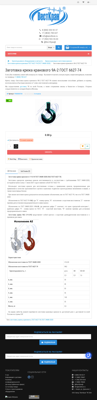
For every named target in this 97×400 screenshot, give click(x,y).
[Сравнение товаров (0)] (78, 2)
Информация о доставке (13, 377)
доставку (23, 87)
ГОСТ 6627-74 (36, 320)
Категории (12, 54)
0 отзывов (37, 94)
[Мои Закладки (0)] (83, 2)
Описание (12, 171)
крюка (20, 320)
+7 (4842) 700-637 (20, 77)
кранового (27, 320)
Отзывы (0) (26, 171)
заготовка (13, 320)
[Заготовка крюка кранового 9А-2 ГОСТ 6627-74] (48, 113)
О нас (7, 375)
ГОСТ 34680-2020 (47, 320)
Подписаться (49, 342)
